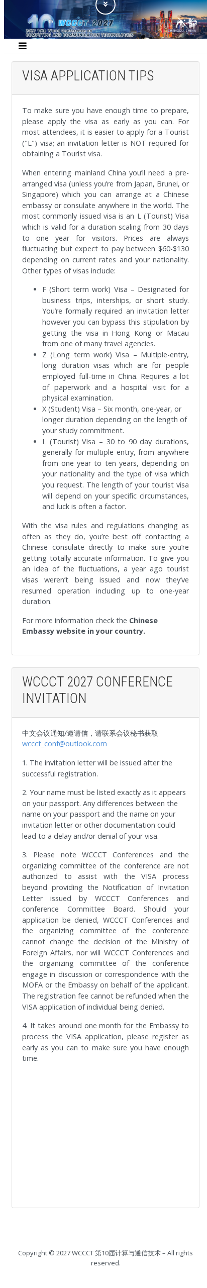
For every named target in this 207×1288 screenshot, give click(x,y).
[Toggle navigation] (22, 46)
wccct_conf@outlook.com (64, 743)
